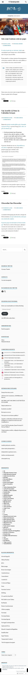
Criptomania (19, 367)
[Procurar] (24, 2)
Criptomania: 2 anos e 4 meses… (18, 369)
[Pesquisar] (24, 250)
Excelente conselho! (6, 409)
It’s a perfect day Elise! (7, 596)
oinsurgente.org (5, 458)
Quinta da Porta (5, 626)
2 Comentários (7, 209)
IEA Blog (3, 593)
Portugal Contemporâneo (8, 622)
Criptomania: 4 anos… (9, 360)
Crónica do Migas (5, 583)
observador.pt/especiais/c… (8, 448)
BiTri (2, 563)
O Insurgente (14, 1)
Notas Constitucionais (7, 606)
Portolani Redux (5, 616)
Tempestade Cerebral (7, 639)
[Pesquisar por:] (14, 250)
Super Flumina (4, 636)
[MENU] (2, 2)
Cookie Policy (4, 669)
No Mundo (4, 602)
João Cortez (19, 117)
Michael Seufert (18, 43)
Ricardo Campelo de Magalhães (9, 629)
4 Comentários (7, 45)
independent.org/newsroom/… (9, 452)
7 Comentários (7, 119)
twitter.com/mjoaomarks (7, 455)
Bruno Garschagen (6, 569)
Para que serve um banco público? (9, 415)
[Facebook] (2, 291)
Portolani (3, 612)
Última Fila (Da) (5, 559)
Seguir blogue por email (9, 301)
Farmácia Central (5, 589)
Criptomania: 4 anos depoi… (14, 357)
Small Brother (4, 632)
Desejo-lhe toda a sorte (7, 392)
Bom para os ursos (6, 412)
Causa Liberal (4, 576)
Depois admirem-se (6, 405)
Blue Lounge (4, 566)
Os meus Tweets (5, 269)
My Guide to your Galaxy (7, 599)
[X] (5, 291)
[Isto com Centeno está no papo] (14, 34)
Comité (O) (4, 579)
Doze (2, 586)
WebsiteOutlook (5, 341)
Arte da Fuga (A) (5, 556)
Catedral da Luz (5, 573)
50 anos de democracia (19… (18, 352)
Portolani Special (5, 619)
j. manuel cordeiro (8, 377)
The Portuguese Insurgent (8, 642)
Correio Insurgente (6, 280)
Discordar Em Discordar (11, 203)
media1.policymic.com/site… (8, 445)
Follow (4, 313)
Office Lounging (5, 609)
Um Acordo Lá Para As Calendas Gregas (10, 111)
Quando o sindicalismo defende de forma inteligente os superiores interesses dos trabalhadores (11, 420)
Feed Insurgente (5, 329)
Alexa (2, 340)
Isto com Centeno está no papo (13, 39)
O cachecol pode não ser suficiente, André (11, 50)
